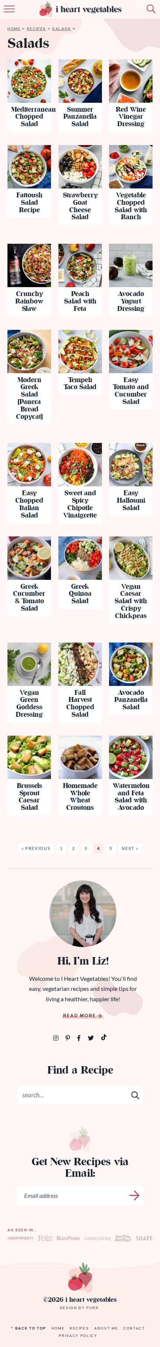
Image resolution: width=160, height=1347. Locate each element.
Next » (130, 848)
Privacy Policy (78, 1336)
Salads (61, 29)
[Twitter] (91, 1037)
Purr (92, 1308)
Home (14, 29)
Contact (134, 1328)
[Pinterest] (68, 1037)
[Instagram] (56, 1037)
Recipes (37, 29)
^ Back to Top (28, 1328)
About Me (106, 1328)
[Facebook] (79, 1037)
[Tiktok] (104, 1037)
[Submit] (135, 1094)
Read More (79, 1015)
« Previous (36, 848)
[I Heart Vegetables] (80, 1277)
